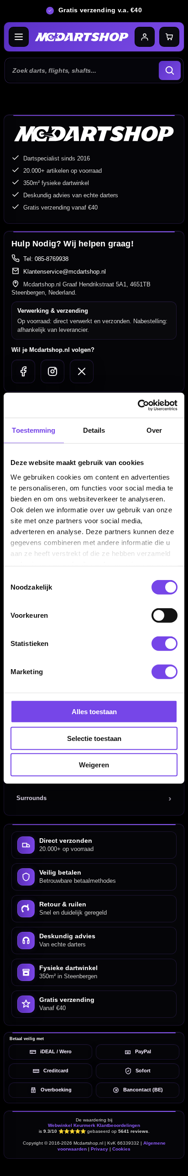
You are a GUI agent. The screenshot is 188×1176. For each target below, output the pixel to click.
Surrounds (31, 798)
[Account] (145, 37)
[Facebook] (23, 371)
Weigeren (94, 765)
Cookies (121, 1148)
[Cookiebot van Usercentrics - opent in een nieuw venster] (138, 405)
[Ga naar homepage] (81, 37)
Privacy (99, 1148)
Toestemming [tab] (33, 430)
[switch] (164, 615)
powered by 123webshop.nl (94, 1164)
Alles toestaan (94, 712)
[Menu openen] (19, 37)
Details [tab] (94, 430)
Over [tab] (154, 430)
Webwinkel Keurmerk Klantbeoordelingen (94, 1125)
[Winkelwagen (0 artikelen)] (169, 37)
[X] (82, 371)
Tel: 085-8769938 (45, 258)
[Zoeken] (170, 70)
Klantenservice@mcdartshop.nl (64, 271)
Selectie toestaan (94, 738)
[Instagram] (52, 371)
